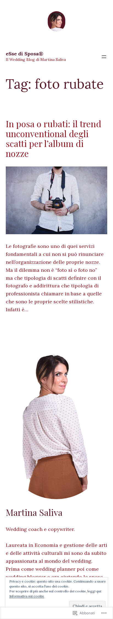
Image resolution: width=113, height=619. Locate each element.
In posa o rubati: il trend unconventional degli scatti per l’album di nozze (53, 138)
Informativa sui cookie (26, 596)
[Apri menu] (104, 56)
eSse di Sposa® (24, 53)
